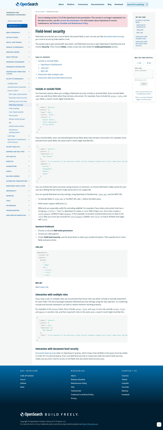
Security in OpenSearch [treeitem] (14, 79)
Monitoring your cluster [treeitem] (15, 186)
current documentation (70, 20)
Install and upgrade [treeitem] (14, 42)
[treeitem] (29, 32)
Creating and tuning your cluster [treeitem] (16, 73)
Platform (71, 4)
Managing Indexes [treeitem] (13, 52)
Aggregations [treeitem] (11, 166)
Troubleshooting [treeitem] (12, 210)
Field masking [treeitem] (14, 108)
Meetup (125, 391)
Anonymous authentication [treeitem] (14, 131)
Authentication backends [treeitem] (17, 87)
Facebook (125, 394)
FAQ (72, 387)
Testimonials (76, 391)
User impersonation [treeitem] (16, 112)
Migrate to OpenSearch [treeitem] (14, 47)
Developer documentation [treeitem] (16, 215)
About (61, 4)
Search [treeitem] (8, 171)
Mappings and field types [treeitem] (15, 152)
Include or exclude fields (48, 61)
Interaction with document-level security (55, 78)
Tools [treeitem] (8, 201)
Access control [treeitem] (13, 91)
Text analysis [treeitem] (11, 156)
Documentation (97, 4)
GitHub (23, 383)
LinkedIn (125, 383)
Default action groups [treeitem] (17, 119)
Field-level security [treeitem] (16, 105)
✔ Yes (139, 63)
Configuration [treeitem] (13, 83)
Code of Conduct (27, 376)
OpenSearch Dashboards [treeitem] (15, 62)
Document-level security (45, 353)
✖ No (149, 63)
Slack (22, 387)
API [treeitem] (10, 123)
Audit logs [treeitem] (11, 136)
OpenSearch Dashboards (51, 64)
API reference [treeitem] (11, 206)
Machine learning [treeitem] (13, 176)
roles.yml (44, 68)
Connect (125, 376)
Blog (109, 4)
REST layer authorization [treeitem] (18, 94)
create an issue (146, 99)
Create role (43, 287)
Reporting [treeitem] (10, 196)
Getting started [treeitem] (12, 37)
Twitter (124, 379)
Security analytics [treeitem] (13, 147)
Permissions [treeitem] (13, 115)
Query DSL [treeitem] (10, 161)
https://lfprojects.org (90, 424)
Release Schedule (78, 379)
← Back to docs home (14, 21)
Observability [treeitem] (11, 191)
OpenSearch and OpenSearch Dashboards (16, 14)
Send (144, 84)
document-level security (114, 36)
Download (119, 4)
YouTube (125, 387)
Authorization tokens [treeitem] (16, 126)
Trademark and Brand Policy (82, 394)
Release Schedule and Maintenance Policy (70, 23)
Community (83, 4)
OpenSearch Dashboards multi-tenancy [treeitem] (17, 140)
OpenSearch (27, 4)
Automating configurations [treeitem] (16, 181)
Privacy (74, 398)
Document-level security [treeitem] (18, 98)
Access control (39, 12)
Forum (23, 379)
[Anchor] (51, 57)
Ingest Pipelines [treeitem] (12, 57)
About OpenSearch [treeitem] (13, 32)
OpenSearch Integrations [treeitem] (15, 67)
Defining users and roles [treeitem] (18, 101)
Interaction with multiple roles (50, 74)
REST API (44, 71)
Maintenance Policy (79, 383)
